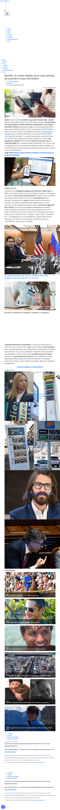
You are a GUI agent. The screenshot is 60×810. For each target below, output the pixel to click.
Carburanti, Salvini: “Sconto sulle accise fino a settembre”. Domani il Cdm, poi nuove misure (39, 445)
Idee (8, 28)
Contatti (9, 735)
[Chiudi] (7, 14)
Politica (9, 30)
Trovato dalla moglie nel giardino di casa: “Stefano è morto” (23, 622)
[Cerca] (5, 11)
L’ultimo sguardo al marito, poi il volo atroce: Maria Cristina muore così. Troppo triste (29, 728)
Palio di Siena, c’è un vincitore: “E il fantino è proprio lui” (22, 595)
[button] (3, 807)
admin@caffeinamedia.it (10, 752)
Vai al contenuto (4, 1)
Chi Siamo (10, 733)
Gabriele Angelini (13, 81)
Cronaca (9, 34)
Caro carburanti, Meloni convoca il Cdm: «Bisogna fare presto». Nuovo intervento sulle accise (37, 396)
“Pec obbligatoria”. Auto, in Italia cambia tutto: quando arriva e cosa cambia (28, 675)
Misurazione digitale (12, 737)
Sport (8, 41)
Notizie (7, 594)
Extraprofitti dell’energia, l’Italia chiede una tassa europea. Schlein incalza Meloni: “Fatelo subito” (39, 543)
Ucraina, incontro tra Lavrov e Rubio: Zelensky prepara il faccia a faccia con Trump (26, 276)
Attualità (9, 35)
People (7, 701)
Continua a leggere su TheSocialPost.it (30, 367)
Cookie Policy (14, 741)
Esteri (8, 32)
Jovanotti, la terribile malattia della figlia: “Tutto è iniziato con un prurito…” (28, 702)
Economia (10, 37)
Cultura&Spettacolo (12, 39)
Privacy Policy (8, 741)
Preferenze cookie (12, 739)
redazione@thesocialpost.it (39, 762)
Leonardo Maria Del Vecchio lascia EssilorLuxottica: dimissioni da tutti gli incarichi (38, 494)
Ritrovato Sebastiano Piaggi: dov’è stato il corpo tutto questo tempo (26, 649)
